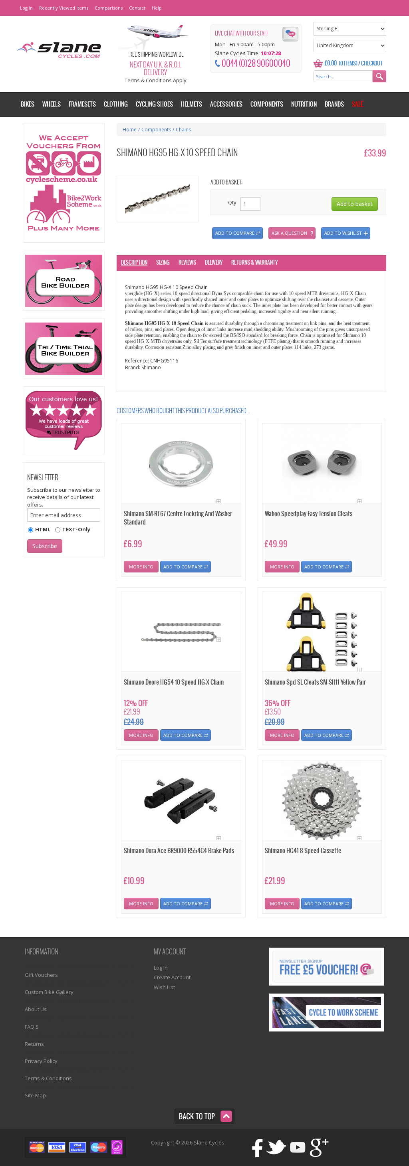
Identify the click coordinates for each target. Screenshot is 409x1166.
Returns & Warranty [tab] (254, 263)
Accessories (226, 104)
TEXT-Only (76, 529)
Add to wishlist (343, 233)
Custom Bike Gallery (49, 992)
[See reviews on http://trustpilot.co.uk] (64, 420)
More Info (141, 567)
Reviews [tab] (187, 263)
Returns (34, 1043)
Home (130, 129)
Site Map (35, 1095)
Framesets (82, 104)
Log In (26, 8)
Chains (183, 129)
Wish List (164, 987)
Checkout (372, 64)
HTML (42, 529)
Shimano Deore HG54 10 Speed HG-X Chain (174, 682)
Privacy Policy (41, 1061)
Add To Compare (183, 567)
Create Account (172, 977)
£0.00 (331, 63)
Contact (137, 8)
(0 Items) (348, 64)
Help (157, 8)
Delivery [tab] (213, 263)
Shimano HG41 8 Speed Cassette (303, 850)
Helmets (191, 104)
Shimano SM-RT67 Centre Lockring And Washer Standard (178, 518)
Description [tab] (134, 263)
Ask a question (289, 233)
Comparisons (109, 8)
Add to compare (234, 233)
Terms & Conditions (48, 1078)
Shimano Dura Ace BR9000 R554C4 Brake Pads (179, 850)
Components (156, 129)
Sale (357, 104)
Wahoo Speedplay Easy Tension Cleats (308, 514)
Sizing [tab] (163, 263)
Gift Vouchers (41, 974)
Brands (334, 104)
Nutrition (304, 104)
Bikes (27, 104)
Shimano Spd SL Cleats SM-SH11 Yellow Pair (315, 682)
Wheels (51, 104)
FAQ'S (32, 1026)
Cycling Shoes (154, 104)
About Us (36, 1009)
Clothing (116, 104)
